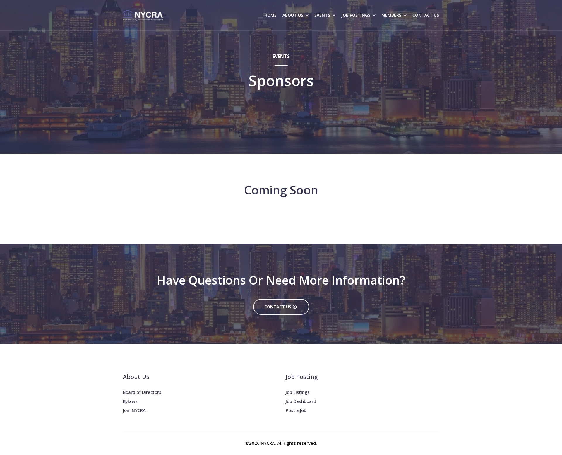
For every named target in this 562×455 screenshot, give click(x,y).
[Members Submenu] (404, 15)
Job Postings (355, 15)
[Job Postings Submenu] (373, 15)
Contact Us (425, 15)
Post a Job (296, 410)
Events (322, 15)
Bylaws (130, 401)
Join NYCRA (134, 410)
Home (270, 15)
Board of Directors (142, 392)
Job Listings (298, 392)
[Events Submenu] (332, 15)
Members (391, 15)
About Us (292, 15)
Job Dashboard (301, 401)
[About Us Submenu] (306, 15)
